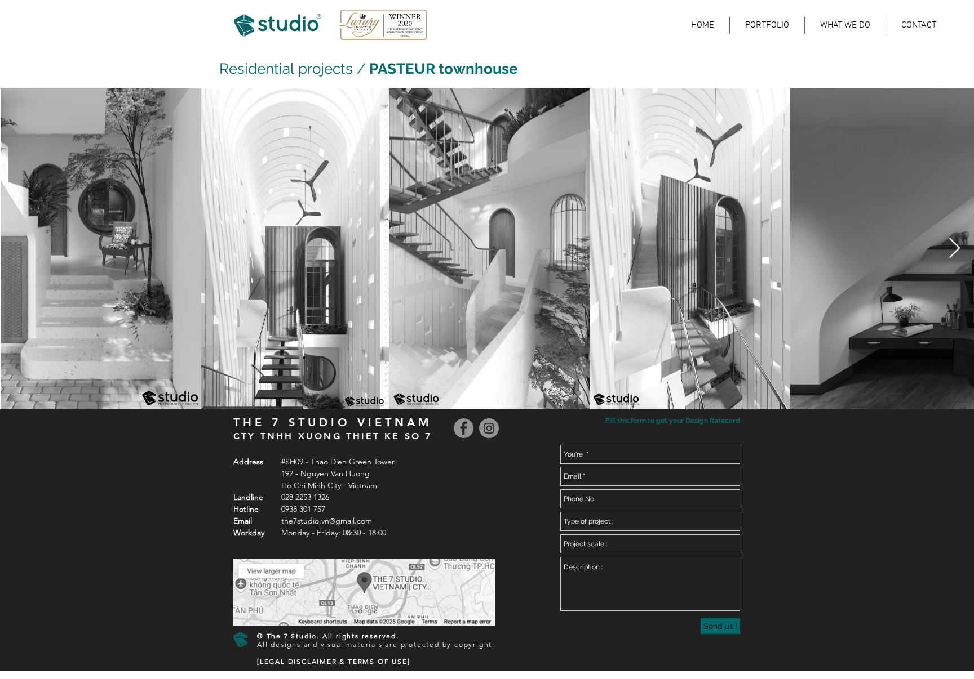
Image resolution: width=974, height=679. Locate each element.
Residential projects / (292, 68)
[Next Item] (954, 249)
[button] (671, 421)
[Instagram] (489, 428)
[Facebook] (463, 428)
